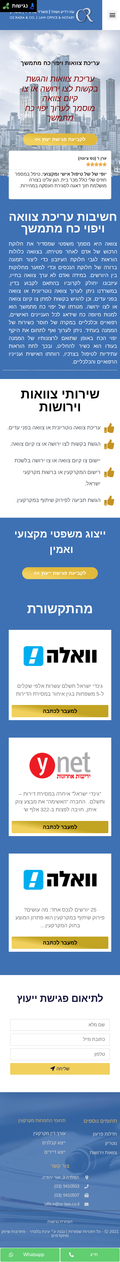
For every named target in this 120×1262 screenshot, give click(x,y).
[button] (112, 15)
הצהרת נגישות (60, 1221)
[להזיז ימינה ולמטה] (7, 7)
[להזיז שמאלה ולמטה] (4, 7)
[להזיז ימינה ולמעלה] (7, 4)
